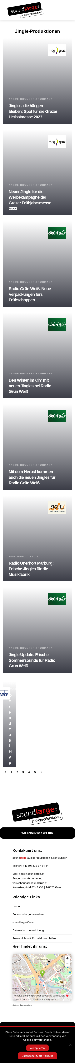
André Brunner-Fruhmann (31, 99)
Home (16, 906)
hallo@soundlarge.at (31, 873)
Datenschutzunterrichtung (28, 930)
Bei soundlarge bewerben (28, 914)
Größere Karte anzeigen (22, 1005)
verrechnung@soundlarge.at (29, 882)
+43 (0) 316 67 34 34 (36, 865)
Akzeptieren (37, 1047)
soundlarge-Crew (22, 922)
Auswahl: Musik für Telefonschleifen (34, 938)
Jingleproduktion (24, 556)
